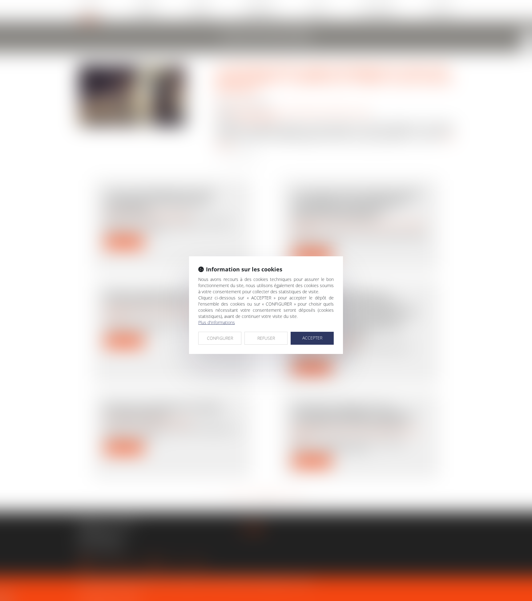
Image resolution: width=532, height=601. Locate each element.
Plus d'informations (216, 322)
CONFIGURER (220, 338)
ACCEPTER (312, 338)
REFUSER (266, 338)
